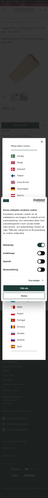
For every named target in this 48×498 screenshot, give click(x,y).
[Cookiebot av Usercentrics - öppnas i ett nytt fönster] (34, 200)
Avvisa (24, 296)
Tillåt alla (24, 288)
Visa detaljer (34, 280)
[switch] (41, 253)
